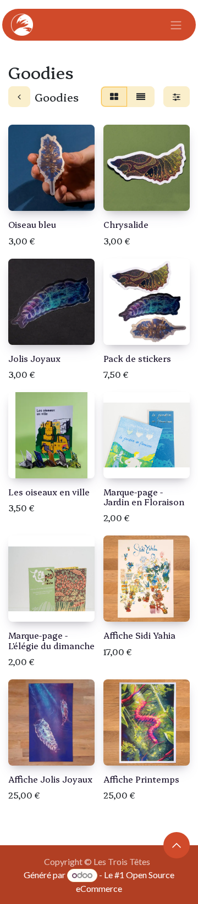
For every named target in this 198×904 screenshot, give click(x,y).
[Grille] (114, 96)
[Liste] (141, 96)
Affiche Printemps (141, 779)
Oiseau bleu (32, 224)
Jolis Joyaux (34, 358)
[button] (176, 845)
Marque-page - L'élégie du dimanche (51, 640)
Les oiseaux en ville (49, 492)
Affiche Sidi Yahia (139, 635)
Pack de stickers (137, 358)
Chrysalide (125, 224)
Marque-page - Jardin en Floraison (143, 496)
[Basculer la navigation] (176, 24)
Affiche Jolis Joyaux (50, 779)
